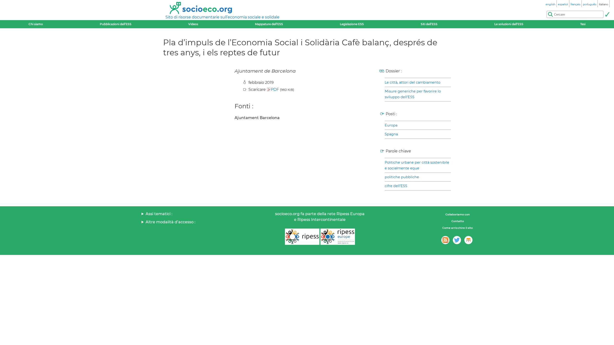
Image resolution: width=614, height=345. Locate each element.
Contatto (457, 221)
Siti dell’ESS (429, 24)
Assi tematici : (159, 214)
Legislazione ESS (352, 24)
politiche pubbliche (402, 177)
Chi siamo (36, 24)
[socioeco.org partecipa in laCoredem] (468, 240)
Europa (391, 125)
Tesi (582, 24)
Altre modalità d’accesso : (170, 222)
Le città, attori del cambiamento (412, 82)
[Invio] (607, 14)
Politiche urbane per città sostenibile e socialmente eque (417, 165)
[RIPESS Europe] (337, 237)
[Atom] (445, 240)
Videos (193, 24)
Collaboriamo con (457, 214)
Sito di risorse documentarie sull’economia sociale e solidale (222, 17)
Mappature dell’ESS (269, 24)
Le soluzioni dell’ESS (508, 24)
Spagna (391, 134)
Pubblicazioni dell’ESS (115, 24)
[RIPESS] (302, 237)
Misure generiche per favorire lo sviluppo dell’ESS (413, 94)
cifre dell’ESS (396, 186)
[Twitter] (457, 240)
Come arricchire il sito (457, 228)
